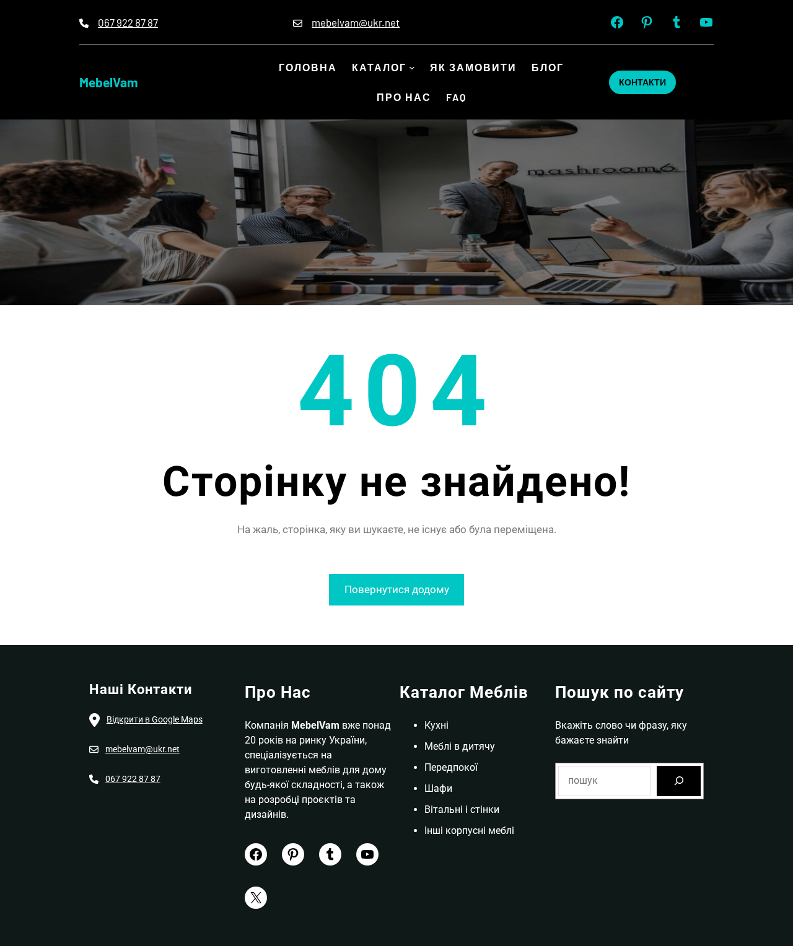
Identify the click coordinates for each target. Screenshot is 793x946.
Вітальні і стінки (461, 809)
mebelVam (108, 82)
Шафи (438, 788)
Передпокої (451, 767)
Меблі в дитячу (459, 746)
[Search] (679, 781)
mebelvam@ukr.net (356, 22)
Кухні (436, 725)
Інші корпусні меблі (469, 830)
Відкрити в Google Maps (155, 719)
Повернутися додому (396, 589)
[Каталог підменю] (412, 67)
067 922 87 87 (128, 22)
